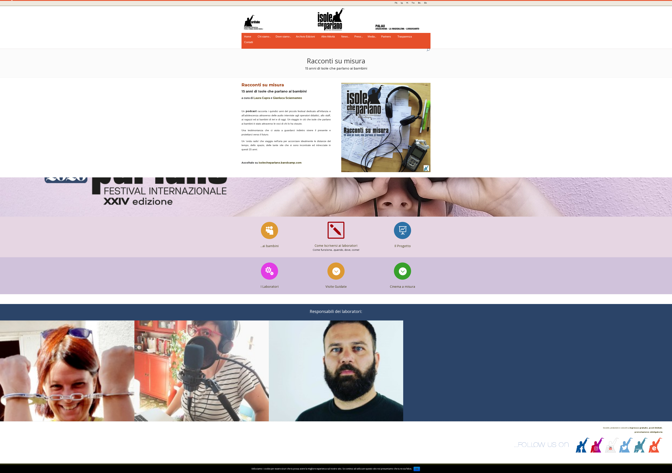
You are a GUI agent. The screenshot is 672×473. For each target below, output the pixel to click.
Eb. (425, 3)
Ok (416, 469)
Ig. (402, 3)
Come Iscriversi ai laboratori (336, 245)
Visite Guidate (336, 286)
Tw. (413, 3)
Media (371, 36)
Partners (386, 36)
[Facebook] (583, 451)
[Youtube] (612, 451)
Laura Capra (262, 97)
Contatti (248, 42)
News (344, 36)
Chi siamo (263, 36)
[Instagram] (597, 451)
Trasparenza (404, 36)
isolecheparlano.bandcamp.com (280, 162)
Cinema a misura (402, 286)
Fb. (396, 3)
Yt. (407, 3)
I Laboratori (270, 286)
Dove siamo (282, 36)
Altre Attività (328, 36)
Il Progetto (402, 246)
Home (247, 36)
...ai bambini (269, 246)
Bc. (419, 3)
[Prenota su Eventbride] (655, 451)
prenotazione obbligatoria (648, 432)
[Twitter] (626, 451)
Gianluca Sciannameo (287, 97)
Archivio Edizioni (305, 36)
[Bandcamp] (641, 451)
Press (357, 36)
